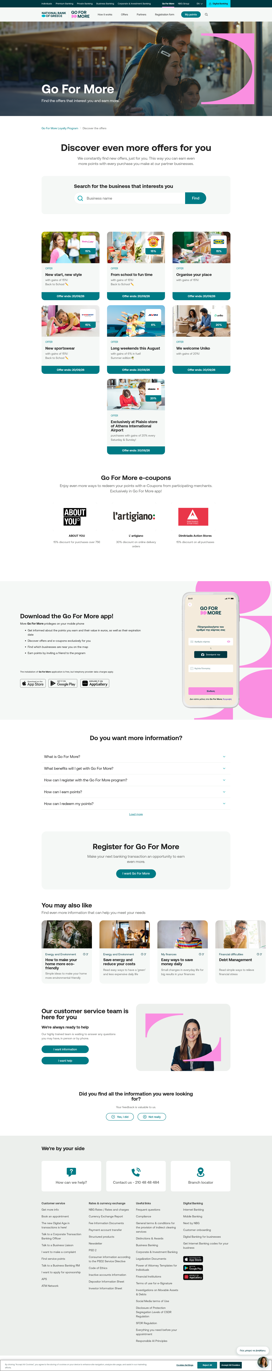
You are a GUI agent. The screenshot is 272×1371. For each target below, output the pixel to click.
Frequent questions (148, 1209)
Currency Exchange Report (106, 1216)
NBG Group (183, 3)
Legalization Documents (151, 1258)
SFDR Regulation (146, 1323)
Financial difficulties (231, 954)
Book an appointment (55, 1216)
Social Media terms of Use (152, 1301)
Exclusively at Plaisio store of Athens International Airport (134, 426)
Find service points (53, 1258)
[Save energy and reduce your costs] (124, 934)
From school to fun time (132, 274)
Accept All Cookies (230, 1365)
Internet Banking (193, 1209)
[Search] (206, 14)
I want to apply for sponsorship (61, 1272)
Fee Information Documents (106, 1223)
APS (44, 1278)
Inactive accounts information (107, 1274)
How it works (105, 14)
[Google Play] (64, 681)
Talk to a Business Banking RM (61, 1265)
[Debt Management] (240, 934)
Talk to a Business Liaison (57, 1245)
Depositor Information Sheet (106, 1281)
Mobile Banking (192, 1216)
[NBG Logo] (54, 14)
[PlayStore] (195, 1268)
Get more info (50, 1209)
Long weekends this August (135, 348)
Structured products (101, 1236)
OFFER (49, 268)
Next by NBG (191, 1223)
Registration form (164, 14)
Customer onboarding (197, 1229)
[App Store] (34, 681)
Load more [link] (136, 814)
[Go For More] (79, 14)
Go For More (168, 3)
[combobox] (129, 198)
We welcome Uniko (193, 348)
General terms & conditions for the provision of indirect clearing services (156, 1227)
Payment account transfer (105, 1229)
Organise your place (194, 274)
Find (195, 198)
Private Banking (85, 3)
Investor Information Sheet (105, 1288)
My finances (168, 954)
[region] (136, 1365)
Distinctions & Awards (149, 1238)
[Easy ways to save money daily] (182, 934)
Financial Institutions (148, 1276)
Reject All (207, 1365)
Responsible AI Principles (151, 1340)
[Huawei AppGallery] (96, 681)
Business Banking (105, 3)
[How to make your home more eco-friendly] (67, 934)
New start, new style (63, 274)
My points (191, 14)
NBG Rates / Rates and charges (109, 1209)
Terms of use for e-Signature (154, 1283)
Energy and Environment (60, 954)
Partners (141, 14)
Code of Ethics (98, 1267)
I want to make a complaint (59, 1251)
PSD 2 (92, 1250)
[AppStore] (195, 1259)
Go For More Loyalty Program (60, 128)
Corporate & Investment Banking (134, 3)
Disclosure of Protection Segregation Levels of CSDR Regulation (153, 1312)
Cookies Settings (184, 1365)
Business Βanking (147, 1245)
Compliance (143, 1216)
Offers (124, 14)
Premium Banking (64, 3)
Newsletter (95, 1243)
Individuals (47, 3)
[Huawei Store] (195, 1277)
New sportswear (60, 348)
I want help (65, 1060)
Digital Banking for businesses (202, 1236)
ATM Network (50, 1285)
